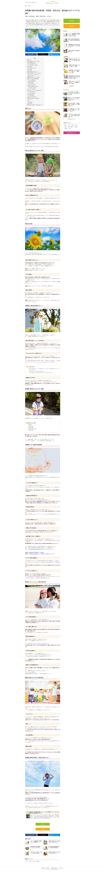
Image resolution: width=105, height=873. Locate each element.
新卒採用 (42, 824)
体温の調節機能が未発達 (31, 62)
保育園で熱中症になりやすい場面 (33, 77)
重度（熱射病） (30, 70)
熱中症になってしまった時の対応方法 (34, 90)
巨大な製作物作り (30, 102)
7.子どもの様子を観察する (32, 87)
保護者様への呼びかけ (31, 75)
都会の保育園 (71, 126)
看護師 (38, 861)
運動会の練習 (30, 103)
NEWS (65, 126)
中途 (27, 861)
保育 (70, 128)
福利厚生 (76, 126)
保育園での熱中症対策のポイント (33, 71)
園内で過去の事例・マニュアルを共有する (34, 73)
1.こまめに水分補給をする (32, 80)
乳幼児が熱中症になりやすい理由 (33, 61)
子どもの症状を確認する (31, 91)
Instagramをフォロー (72, 132)
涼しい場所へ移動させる (31, 93)
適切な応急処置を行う (31, 94)
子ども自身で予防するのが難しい (33, 65)
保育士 (31, 861)
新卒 (34, 861)
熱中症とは (29, 59)
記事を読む (34, 842)
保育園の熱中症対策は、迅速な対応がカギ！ (35, 104)
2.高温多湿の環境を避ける (32, 81)
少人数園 (65, 128)
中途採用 (42, 829)
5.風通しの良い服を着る (31, 85)
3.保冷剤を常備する (31, 82)
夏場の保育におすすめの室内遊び (33, 98)
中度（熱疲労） (30, 69)
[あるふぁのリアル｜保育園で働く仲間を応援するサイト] (52, 2)
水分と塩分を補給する (31, 95)
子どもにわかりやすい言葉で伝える (33, 74)
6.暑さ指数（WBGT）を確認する (33, 86)
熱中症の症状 (29, 66)
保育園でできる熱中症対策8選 (32, 78)
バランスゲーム (30, 99)
